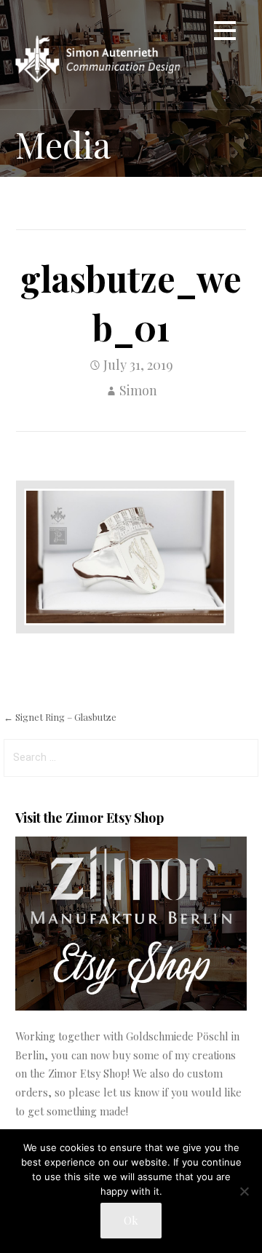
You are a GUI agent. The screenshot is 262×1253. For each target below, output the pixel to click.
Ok (131, 1220)
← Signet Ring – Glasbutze (60, 717)
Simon (138, 390)
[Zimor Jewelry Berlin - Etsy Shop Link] (131, 1006)
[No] (244, 1191)
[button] (224, 33)
